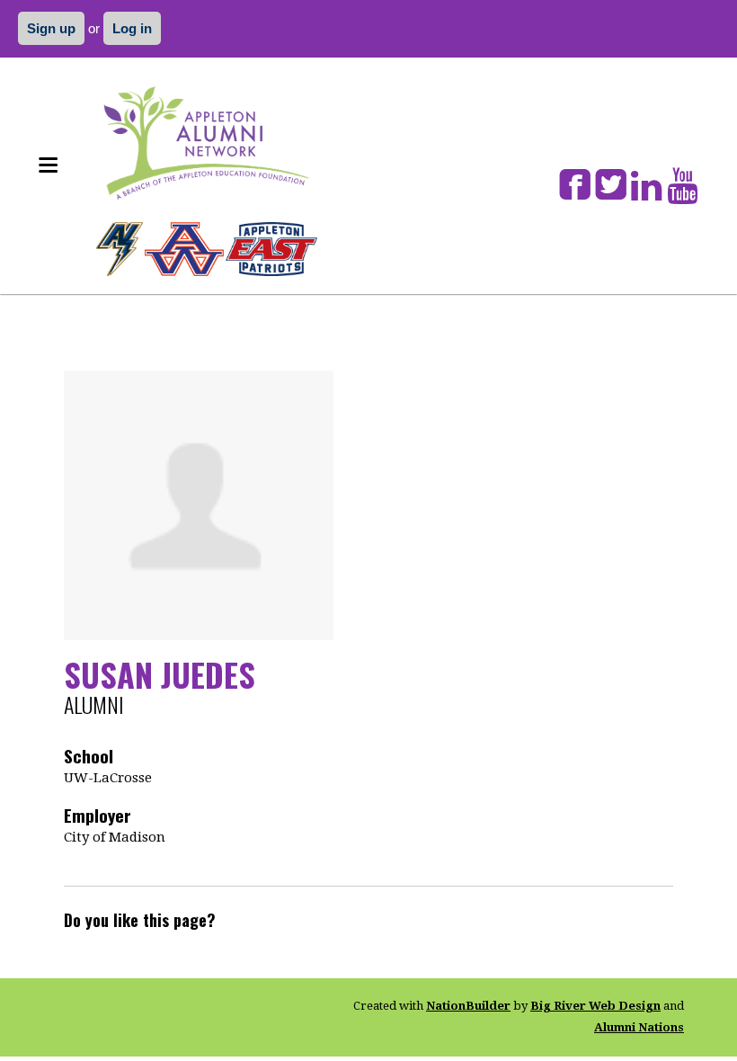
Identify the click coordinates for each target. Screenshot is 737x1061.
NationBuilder (468, 1005)
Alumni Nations (639, 1027)
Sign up (51, 28)
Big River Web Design (595, 1005)
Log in (132, 28)
